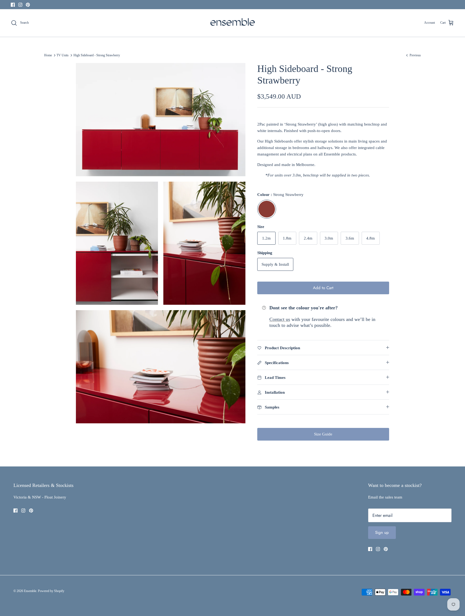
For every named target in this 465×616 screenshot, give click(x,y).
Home (48, 55)
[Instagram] (20, 5)
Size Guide (323, 434)
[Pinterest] (28, 5)
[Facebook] (13, 5)
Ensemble (30, 591)
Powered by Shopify (51, 591)
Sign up (382, 532)
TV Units (63, 55)
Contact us (279, 319)
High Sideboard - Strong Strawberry (96, 55)
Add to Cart (323, 288)
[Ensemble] (232, 23)
